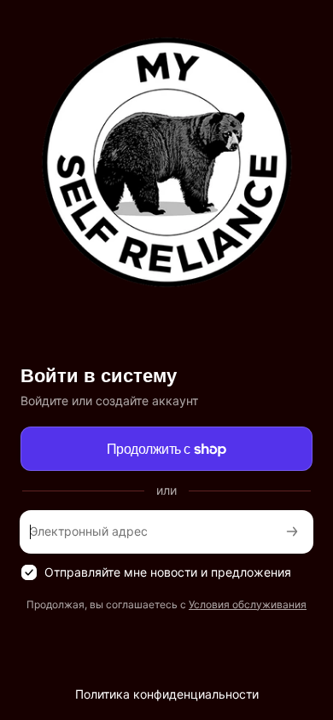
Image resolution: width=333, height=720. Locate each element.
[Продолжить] (292, 532)
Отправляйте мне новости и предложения (167, 572)
